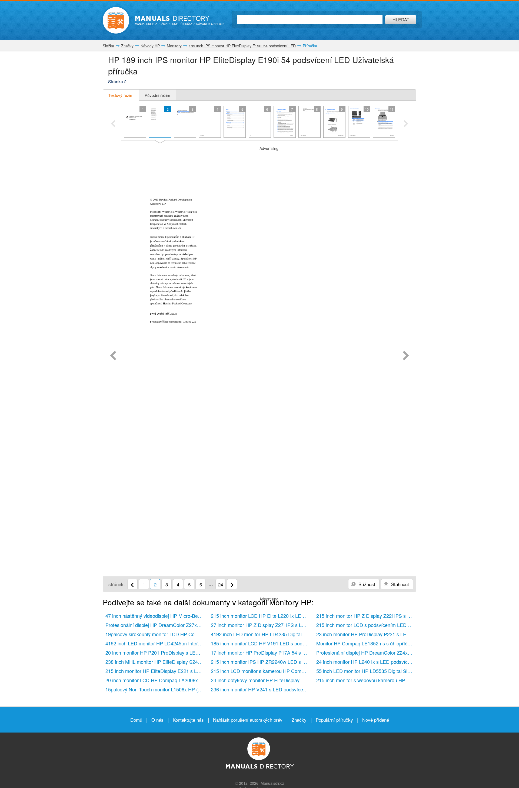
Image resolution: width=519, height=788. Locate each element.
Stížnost (366, 584)
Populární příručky (334, 719)
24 (220, 584)
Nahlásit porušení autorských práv (247, 719)
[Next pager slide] (406, 124)
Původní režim (157, 95)
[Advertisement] (259, 158)
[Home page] (116, 20)
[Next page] (406, 356)
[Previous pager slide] (113, 124)
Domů (136, 719)
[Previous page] (113, 356)
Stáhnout (399, 584)
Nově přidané (375, 719)
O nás (157, 719)
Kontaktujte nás (188, 719)
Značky (299, 719)
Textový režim (121, 95)
